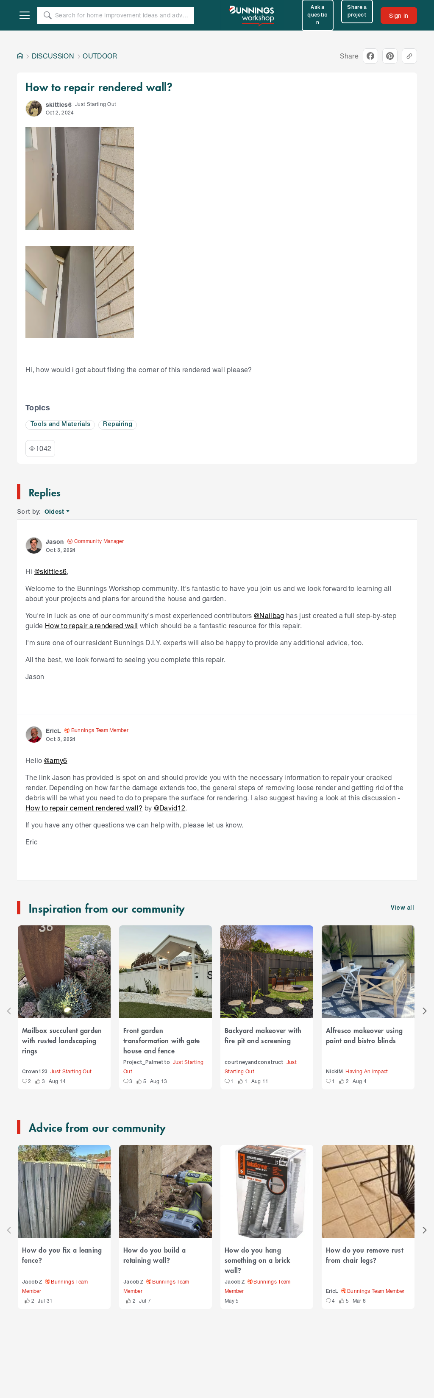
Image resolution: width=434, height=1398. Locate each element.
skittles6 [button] (59, 104)
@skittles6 (50, 571)
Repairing (117, 424)
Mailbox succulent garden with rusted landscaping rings (62, 1040)
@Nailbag (269, 615)
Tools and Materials (60, 424)
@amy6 (55, 760)
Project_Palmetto (146, 1062)
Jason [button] (55, 541)
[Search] (47, 15)
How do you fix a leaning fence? (62, 1255)
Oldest (55, 512)
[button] (33, 108)
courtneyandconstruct (254, 1062)
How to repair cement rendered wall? (83, 808)
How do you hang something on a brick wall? (257, 1260)
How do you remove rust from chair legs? (364, 1255)
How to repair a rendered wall (91, 625)
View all (403, 908)
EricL (332, 1291)
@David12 (170, 808)
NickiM (334, 1071)
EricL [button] (53, 730)
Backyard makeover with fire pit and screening (263, 1035)
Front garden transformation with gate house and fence (161, 1040)
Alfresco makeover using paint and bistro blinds (364, 1035)
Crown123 (35, 1071)
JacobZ (32, 1282)
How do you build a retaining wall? (154, 1255)
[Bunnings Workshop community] (252, 15)
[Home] (20, 56)
